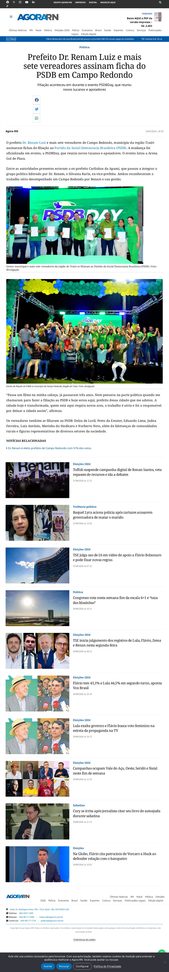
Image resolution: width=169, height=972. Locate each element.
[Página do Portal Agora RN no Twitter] (16, 2)
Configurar (82, 966)
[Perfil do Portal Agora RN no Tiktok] (9, 6)
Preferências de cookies (85, 939)
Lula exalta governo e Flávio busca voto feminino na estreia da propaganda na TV (114, 728)
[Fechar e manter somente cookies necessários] (165, 962)
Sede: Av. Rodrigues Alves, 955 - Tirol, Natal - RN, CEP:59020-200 (39, 909)
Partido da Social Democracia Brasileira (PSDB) (90, 148)
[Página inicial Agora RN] (17, 897)
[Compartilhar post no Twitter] (37, 109)
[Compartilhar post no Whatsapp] (36, 118)
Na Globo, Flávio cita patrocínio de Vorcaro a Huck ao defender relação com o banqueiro (114, 856)
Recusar (64, 966)
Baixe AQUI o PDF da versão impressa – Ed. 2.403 (139, 22)
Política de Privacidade (107, 966)
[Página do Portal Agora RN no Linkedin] (35, 2)
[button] (11, 16)
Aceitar (48, 966)
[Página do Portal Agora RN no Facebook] (9, 2)
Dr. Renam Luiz (34, 142)
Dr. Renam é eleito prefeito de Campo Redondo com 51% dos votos (49, 448)
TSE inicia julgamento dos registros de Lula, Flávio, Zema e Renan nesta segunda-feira (117, 642)
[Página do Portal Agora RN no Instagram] (22, 2)
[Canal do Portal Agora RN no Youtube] (28, 2)
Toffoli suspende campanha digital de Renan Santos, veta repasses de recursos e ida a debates (117, 472)
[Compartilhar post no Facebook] (37, 100)
